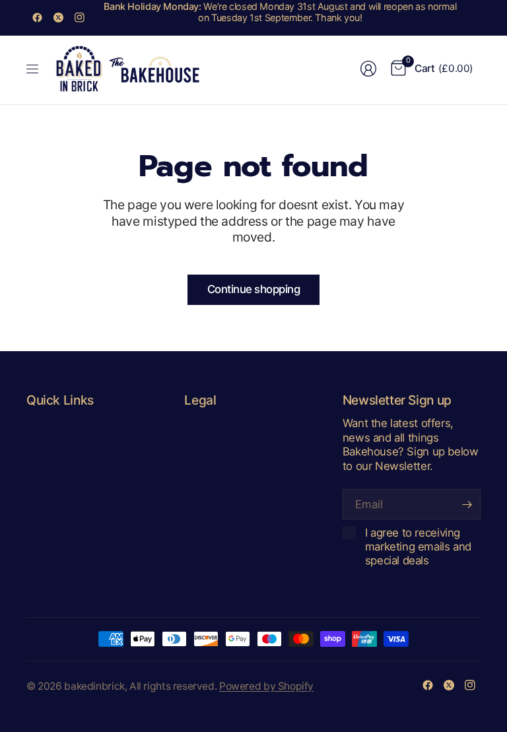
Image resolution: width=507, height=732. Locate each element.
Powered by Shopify (266, 686)
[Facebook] (37, 17)
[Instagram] (79, 17)
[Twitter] (58, 17)
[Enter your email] (467, 504)
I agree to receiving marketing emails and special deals (418, 546)
